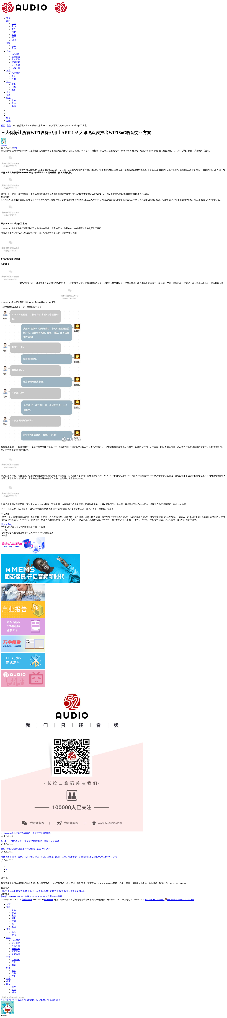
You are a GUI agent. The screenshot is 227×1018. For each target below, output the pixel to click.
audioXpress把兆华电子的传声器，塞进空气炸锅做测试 (26, 833)
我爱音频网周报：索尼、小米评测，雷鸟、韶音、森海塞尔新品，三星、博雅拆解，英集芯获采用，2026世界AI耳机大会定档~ (59, 857)
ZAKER (80, 891)
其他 (14, 79)
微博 (14, 100)
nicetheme (48, 899)
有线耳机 (16, 59)
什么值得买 (71, 891)
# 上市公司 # (7, 1000)
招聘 (14, 40)
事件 (14, 29)
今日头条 (5, 891)
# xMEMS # (42, 1000)
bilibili (12, 891)
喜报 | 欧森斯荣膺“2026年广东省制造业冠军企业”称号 (26, 849)
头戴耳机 (16, 68)
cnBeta (11, 896)
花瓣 (59, 891)
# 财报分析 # (31, 1000)
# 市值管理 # (19, 1000)
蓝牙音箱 (16, 65)
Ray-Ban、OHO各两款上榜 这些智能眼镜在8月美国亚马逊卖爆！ (31, 841)
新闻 (8, 21)
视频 (8, 95)
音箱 (14, 48)
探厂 (14, 37)
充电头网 (25, 896)
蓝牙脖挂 (16, 57)
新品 (14, 23)
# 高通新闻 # (54, 1000)
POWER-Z (34, 896)
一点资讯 (38, 891)
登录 (8, 121)
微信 (14, 103)
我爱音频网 (27, 899)
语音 (14, 76)
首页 (8, 18)
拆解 (8, 51)
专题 (8, 92)
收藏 (9, 524)
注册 (8, 118)
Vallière (4, 145)
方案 (8, 70)
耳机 (14, 46)
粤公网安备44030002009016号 (180, 899)
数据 (14, 34)
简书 (63, 891)
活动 (8, 81)
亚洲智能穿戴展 (54, 896)
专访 (14, 26)
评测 (8, 43)
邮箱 (14, 106)
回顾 (14, 87)
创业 (14, 32)
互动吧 (46, 891)
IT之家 (17, 896)
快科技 (4, 896)
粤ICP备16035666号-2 (154, 899)
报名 (14, 84)
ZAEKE (43, 896)
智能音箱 (16, 62)
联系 (8, 98)
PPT (13, 90)
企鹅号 (53, 891)
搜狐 (22, 891)
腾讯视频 (29, 891)
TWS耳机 (16, 54)
